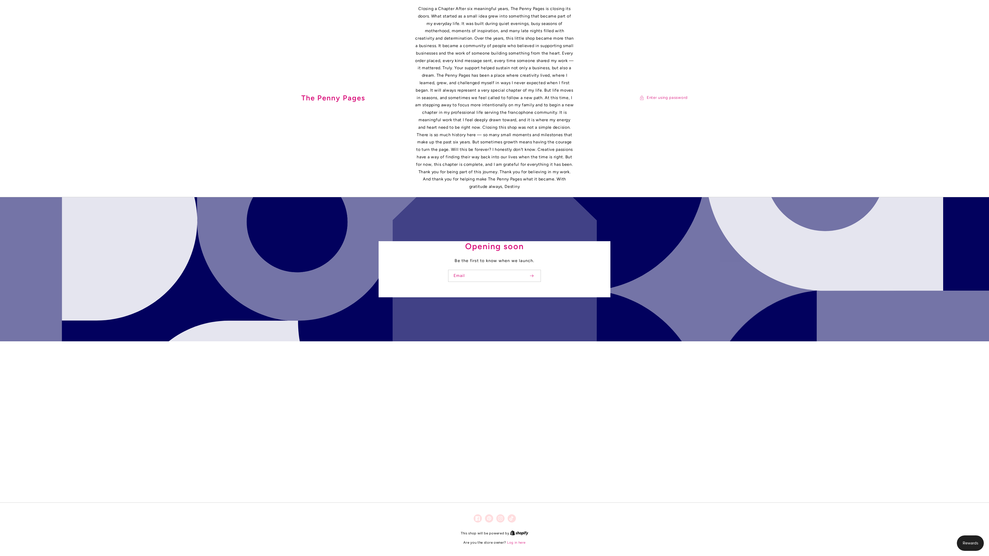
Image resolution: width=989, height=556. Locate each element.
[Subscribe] (532, 276)
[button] (664, 97)
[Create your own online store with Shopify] (519, 533)
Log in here (516, 542)
